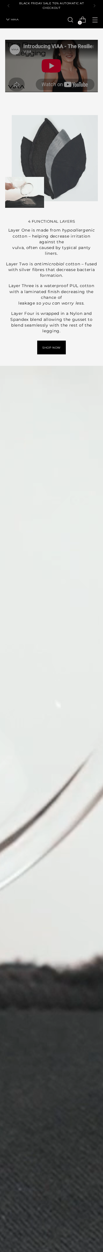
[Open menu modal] (95, 20)
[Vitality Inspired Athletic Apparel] (12, 20)
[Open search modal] (70, 20)
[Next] (94, 5)
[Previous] (8, 5)
